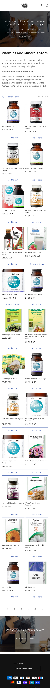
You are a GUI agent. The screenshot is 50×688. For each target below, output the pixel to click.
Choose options (37, 264)
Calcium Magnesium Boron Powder (34, 420)
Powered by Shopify (30, 687)
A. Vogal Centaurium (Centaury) (36, 461)
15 (35, 609)
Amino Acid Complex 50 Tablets (13, 503)
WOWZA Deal (21, 687)
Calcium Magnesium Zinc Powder (10, 462)
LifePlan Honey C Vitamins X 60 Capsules (13, 169)
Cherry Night (6, 587)
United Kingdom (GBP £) (24, 668)
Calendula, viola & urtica (10, 545)
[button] (3, 5)
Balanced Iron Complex (10, 294)
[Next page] (42, 609)
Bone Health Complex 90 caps (35, 379)
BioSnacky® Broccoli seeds (11, 335)
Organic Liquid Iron (9, 210)
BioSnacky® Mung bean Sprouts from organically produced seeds (36, 336)
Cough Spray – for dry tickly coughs (34, 546)
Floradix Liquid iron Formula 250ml (12, 253)
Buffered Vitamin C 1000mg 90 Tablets (35, 127)
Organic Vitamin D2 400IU (34, 168)
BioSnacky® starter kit (9, 379)
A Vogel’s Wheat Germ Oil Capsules (33, 504)
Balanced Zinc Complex (33, 294)
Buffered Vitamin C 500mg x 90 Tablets (12, 420)
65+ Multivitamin (8, 126)
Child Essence (30, 587)
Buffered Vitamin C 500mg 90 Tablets (35, 211)
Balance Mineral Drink (33, 252)
